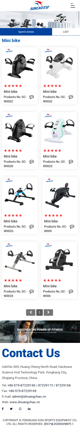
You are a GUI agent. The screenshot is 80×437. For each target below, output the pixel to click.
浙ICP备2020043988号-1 (59, 424)
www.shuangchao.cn (25, 402)
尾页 (48, 312)
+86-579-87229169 (22, 391)
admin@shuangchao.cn (29, 396)
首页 (30, 312)
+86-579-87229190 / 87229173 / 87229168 (39, 385)
